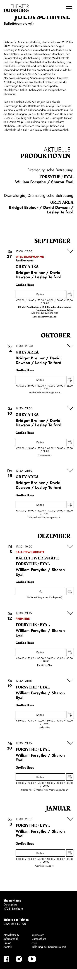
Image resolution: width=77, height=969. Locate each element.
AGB (34, 943)
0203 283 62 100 (15, 924)
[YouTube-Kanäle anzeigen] (32, 959)
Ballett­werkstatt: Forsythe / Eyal (37, 561)
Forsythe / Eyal (56, 177)
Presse (7, 943)
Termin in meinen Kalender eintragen (69, 294)
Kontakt (8, 947)
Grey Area (61, 202)
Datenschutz (39, 939)
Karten (40, 294)
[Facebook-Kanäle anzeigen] (6, 959)
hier (56, 312)
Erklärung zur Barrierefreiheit (49, 947)
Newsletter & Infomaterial (11, 937)
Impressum (38, 935)
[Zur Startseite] (16, 8)
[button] (69, 8)
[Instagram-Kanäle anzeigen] (19, 959)
